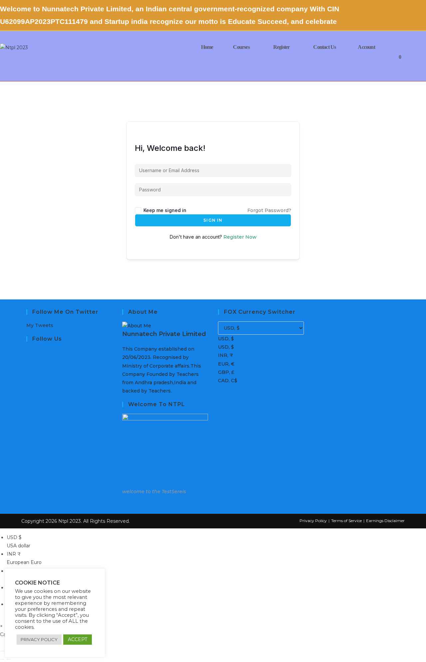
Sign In (212, 220)
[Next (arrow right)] (8, 659)
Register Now (240, 237)
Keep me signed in (164, 210)
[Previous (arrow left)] (2, 659)
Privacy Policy (313, 520)
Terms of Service (346, 520)
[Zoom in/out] (2, 651)
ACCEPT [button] (77, 639)
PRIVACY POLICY (39, 639)
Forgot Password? (269, 210)
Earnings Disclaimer (385, 520)
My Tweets (39, 325)
